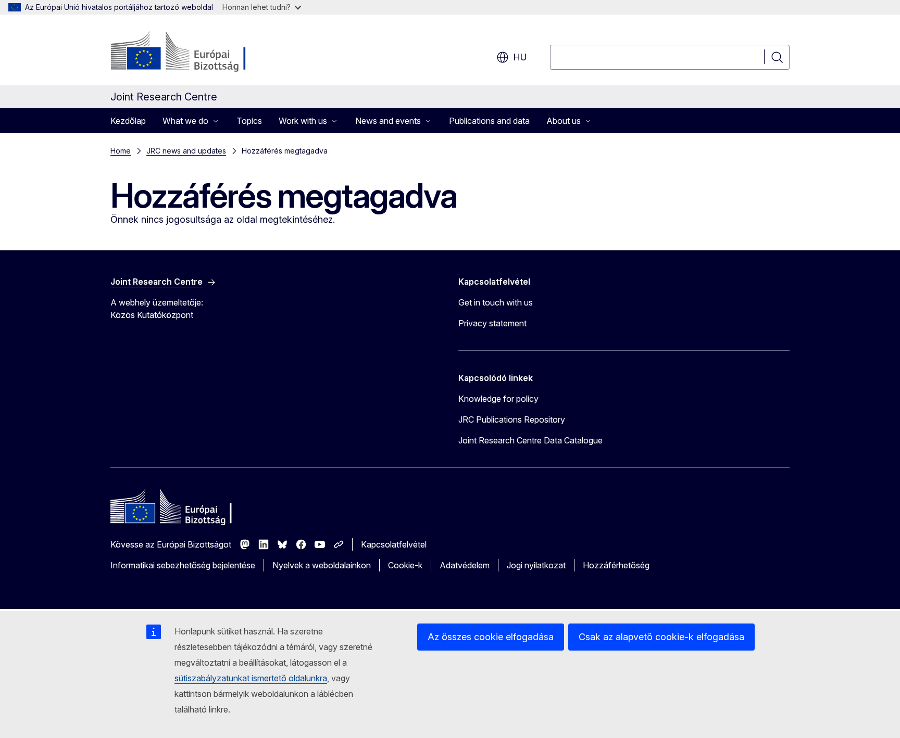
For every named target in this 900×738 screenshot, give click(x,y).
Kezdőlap (128, 121)
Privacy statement (492, 323)
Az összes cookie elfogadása (491, 636)
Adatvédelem (465, 565)
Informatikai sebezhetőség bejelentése (182, 565)
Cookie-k (405, 565)
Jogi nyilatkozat (536, 565)
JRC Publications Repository (511, 419)
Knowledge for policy (498, 398)
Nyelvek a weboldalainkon (321, 565)
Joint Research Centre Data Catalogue (530, 440)
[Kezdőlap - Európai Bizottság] (194, 52)
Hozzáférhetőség (616, 565)
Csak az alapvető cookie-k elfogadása (661, 636)
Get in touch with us (495, 302)
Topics (249, 121)
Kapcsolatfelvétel (394, 544)
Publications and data (489, 121)
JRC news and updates (186, 150)
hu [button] (520, 57)
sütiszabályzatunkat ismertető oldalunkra (250, 678)
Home (120, 150)
